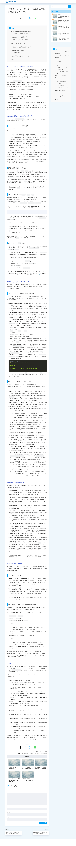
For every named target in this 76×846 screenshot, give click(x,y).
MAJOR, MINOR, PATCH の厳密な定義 (19, 36)
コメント (9, 791)
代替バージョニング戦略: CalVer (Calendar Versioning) (22, 56)
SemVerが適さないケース (17, 55)
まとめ (12, 59)
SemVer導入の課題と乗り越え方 (17, 50)
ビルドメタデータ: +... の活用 (17, 40)
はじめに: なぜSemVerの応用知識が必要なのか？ (21, 31)
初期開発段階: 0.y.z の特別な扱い (18, 37)
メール (9, 812)
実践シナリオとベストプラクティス (18, 43)
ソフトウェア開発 (43, 751)
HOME (39, 841)
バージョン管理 (30, 753)
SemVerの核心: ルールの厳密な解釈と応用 (19, 33)
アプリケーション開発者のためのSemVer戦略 (20, 47)
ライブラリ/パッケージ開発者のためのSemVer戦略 (21, 46)
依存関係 (42, 753)
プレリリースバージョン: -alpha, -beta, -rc (20, 39)
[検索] (69, 6)
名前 (9, 807)
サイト (8, 817)
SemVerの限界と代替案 (15, 52)
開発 (46, 753)
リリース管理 (36, 753)
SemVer (24, 753)
